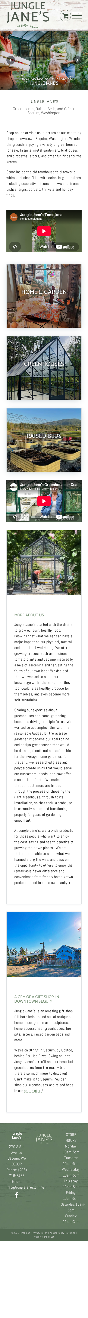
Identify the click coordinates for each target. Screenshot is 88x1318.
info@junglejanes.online (25, 1187)
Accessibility (57, 1233)
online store (33, 1090)
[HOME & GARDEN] (44, 296)
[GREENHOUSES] (44, 368)
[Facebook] (17, 1195)
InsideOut (49, 1236)
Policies (25, 1233)
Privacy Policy (39, 1233)
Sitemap (70, 1233)
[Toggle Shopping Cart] (65, 15)
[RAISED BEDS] (44, 440)
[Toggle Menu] (77, 15)
